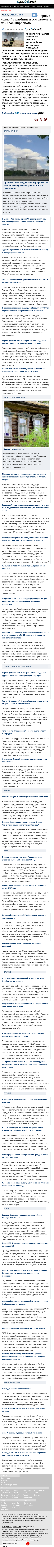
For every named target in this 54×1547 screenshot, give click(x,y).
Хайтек (7, 972)
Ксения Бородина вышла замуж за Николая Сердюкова (25, 797)
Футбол (4, 1503)
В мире (4, 1480)
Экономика (5, 1493)
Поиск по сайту (6, 10)
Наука (7, 851)
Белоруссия (28, 1505)
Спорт (7, 1209)
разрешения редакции (20, 1533)
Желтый (15, 1495)
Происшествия (40, 1491)
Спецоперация (5, 6)
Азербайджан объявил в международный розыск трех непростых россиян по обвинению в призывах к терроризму (24, 601)
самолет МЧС (16, 15)
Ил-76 (5, 15)
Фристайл (16, 1507)
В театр (4, 1497)
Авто (36, 1493)
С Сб (33, 29)
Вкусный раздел (12, 1382)
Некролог (46, 6)
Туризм (7, 1093)
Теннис (4, 1507)
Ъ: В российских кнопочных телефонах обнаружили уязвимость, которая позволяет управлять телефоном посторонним (24, 1064)
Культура (4, 1495)
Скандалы (13, 6)
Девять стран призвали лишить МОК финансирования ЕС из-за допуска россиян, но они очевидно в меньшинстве (24, 1273)
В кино (15, 1491)
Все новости (6, 1478)
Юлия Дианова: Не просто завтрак (16, 1389)
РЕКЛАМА (17, 1527)
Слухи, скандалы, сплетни (17, 667)
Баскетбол (16, 1503)
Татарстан (28, 1503)
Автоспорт (16, 1505)
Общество (27, 1491)
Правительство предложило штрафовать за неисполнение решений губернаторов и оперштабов (26, 185)
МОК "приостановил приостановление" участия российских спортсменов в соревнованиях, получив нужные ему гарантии (23, 1356)
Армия (33, 6)
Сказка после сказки (14, 449)
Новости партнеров (9, 1485)
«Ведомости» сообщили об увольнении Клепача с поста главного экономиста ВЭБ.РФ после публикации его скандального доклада (25, 635)
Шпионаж (39, 6)
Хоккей (4, 1505)
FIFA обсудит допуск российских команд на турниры (23, 1328)
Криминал (26, 1493)
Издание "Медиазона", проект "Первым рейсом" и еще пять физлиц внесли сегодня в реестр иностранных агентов (24, 221)
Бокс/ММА (5, 1510)
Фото (3, 1483)
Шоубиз (7, 791)
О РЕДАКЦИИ (7, 1527)
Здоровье (27, 6)
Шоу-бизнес (20, 6)
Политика (5, 1491)
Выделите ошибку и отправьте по (21, 127)
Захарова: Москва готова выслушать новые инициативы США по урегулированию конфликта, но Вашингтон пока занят (25, 507)
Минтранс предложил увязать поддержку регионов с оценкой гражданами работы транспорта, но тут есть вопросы (24, 477)
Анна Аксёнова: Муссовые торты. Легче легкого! (22, 1433)
